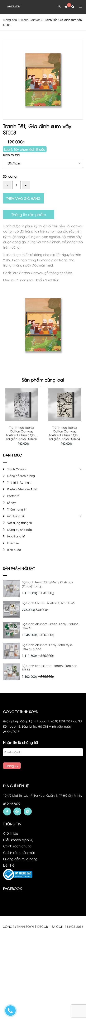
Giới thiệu (10, 833)
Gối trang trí (15, 516)
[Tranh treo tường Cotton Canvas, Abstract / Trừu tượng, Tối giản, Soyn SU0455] (21, 404)
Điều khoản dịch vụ (18, 840)
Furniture (13, 543)
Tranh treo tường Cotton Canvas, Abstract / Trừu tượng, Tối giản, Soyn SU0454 (64, 433)
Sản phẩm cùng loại (43, 379)
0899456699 (11, 803)
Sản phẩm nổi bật (19, 568)
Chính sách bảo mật (19, 852)
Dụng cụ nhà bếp (19, 529)
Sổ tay (11, 502)
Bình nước (14, 549)
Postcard (13, 496)
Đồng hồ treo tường (21, 476)
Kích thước (11, 155)
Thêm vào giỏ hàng (23, 198)
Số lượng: (10, 176)
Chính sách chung (17, 846)
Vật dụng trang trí (19, 523)
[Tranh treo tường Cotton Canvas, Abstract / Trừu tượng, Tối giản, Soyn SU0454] (64, 404)
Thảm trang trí (17, 509)
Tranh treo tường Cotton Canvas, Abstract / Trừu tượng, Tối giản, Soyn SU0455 (21, 433)
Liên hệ (8, 865)
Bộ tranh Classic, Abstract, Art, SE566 (48, 603)
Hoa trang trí (16, 536)
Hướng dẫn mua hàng (20, 859)
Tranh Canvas (16, 469)
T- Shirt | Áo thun (19, 482)
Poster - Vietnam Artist (22, 489)
